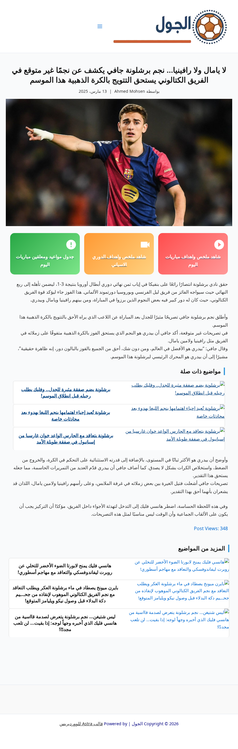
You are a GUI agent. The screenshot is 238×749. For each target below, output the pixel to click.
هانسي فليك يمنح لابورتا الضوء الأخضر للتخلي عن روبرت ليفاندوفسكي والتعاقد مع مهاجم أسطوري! (65, 568)
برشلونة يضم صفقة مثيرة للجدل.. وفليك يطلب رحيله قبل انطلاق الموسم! (65, 392)
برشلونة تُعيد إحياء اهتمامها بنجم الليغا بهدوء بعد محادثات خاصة (65, 415)
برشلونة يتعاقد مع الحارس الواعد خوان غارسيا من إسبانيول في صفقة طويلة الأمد (66, 438)
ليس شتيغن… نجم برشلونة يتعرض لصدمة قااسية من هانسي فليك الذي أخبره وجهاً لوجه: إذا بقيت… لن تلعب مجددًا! (65, 623)
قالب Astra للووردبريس (81, 723)
